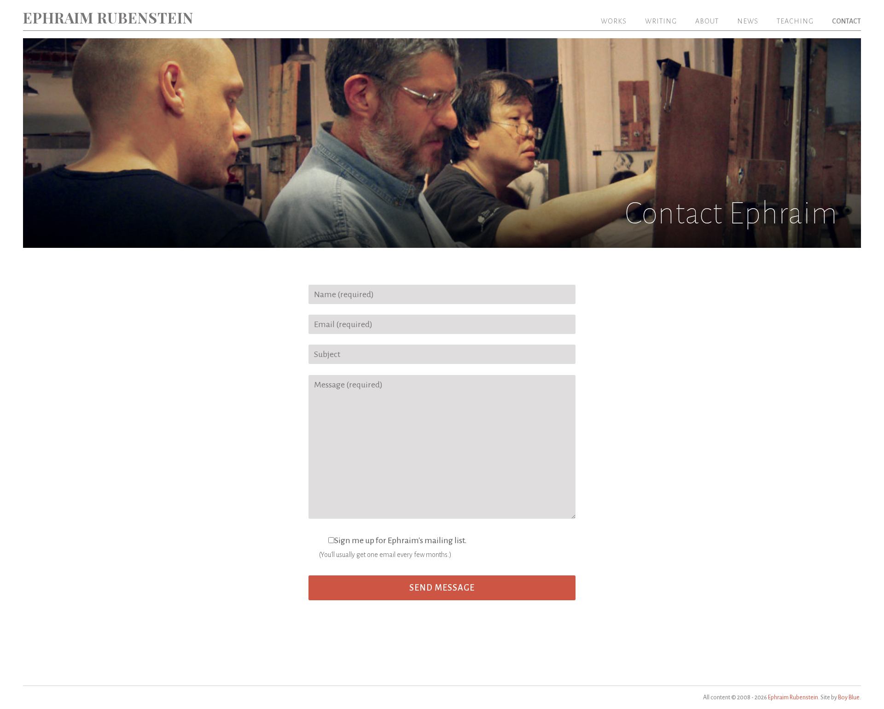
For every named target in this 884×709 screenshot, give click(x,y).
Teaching (795, 21)
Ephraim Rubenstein (108, 17)
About (707, 21)
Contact (846, 21)
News (747, 21)
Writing (661, 21)
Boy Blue (849, 697)
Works (614, 21)
